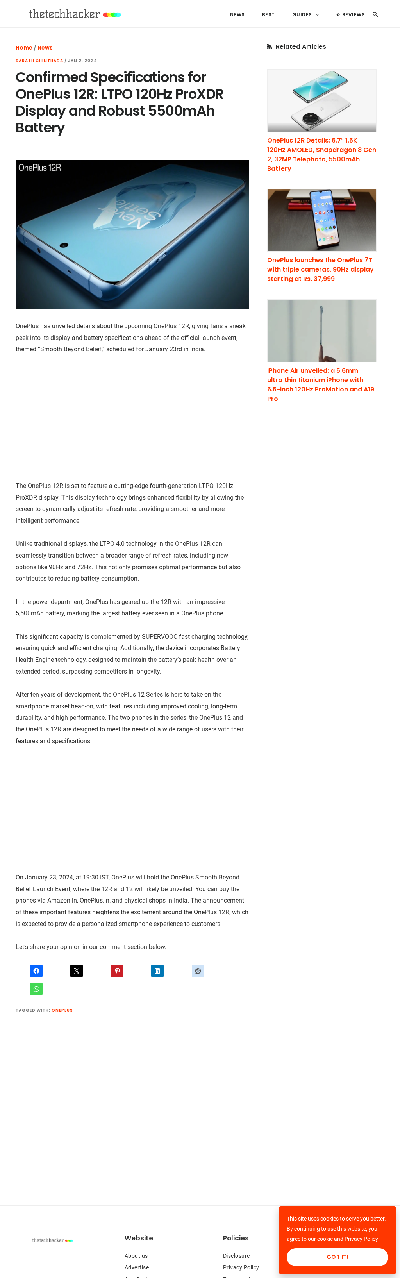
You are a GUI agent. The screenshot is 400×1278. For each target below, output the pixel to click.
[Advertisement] (132, 421)
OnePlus (62, 1010)
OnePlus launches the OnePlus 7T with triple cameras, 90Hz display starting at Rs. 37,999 (320, 269)
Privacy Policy (241, 1267)
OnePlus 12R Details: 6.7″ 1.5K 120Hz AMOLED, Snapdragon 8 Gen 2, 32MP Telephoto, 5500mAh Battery (321, 154)
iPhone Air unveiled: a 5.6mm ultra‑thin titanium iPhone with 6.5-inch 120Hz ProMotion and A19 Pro (320, 384)
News (45, 48)
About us (136, 1256)
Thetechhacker (74, 13)
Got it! (338, 1257)
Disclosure (236, 1256)
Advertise (137, 1267)
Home (24, 48)
